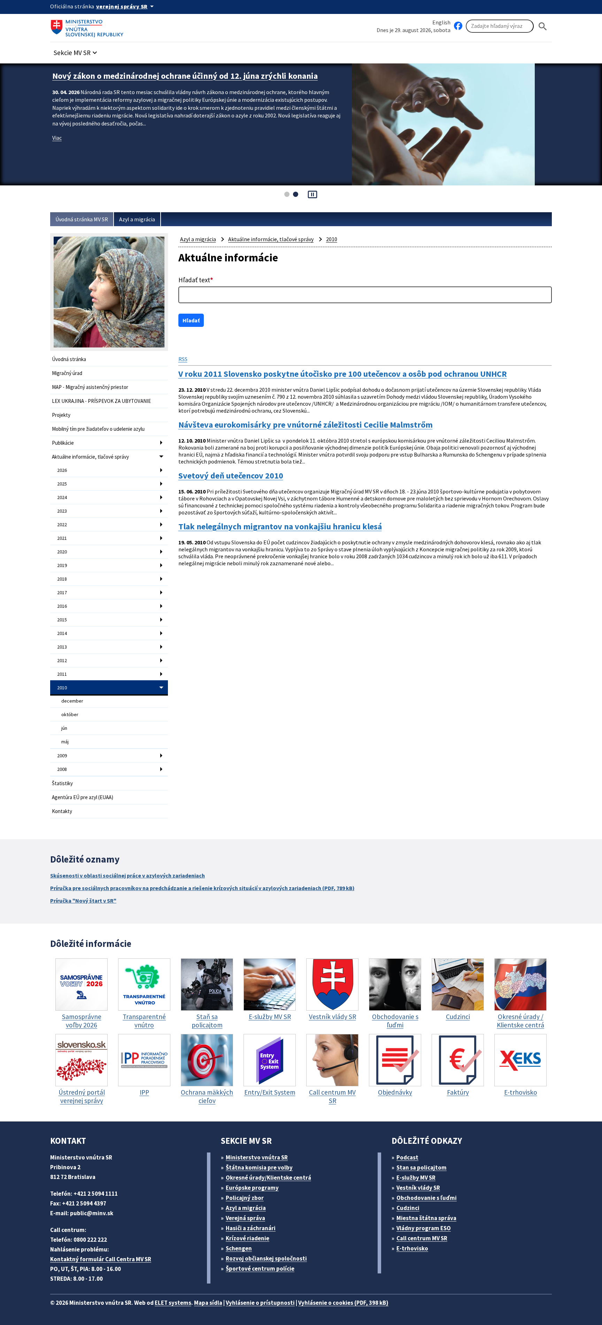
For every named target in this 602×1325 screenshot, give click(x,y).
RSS (182, 358)
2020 (62, 552)
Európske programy (252, 1188)
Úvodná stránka (69, 359)
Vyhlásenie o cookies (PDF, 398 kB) (343, 1303)
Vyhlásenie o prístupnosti (260, 1303)
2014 (62, 633)
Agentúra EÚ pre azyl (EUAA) (82, 797)
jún (64, 728)
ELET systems (173, 1303)
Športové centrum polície (260, 1268)
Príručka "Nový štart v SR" (83, 900)
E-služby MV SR (415, 1177)
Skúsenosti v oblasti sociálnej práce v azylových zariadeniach (127, 875)
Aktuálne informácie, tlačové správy (90, 456)
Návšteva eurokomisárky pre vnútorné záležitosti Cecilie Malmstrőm (305, 425)
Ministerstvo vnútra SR (257, 1157)
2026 (62, 470)
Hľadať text (195, 280)
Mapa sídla (208, 1303)
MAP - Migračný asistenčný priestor (90, 387)
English (441, 22)
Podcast (407, 1157)
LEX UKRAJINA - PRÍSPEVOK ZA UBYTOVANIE (101, 401)
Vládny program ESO (423, 1228)
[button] (76, 51)
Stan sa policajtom (421, 1167)
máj (65, 741)
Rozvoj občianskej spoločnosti (266, 1258)
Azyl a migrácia (137, 219)
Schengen (239, 1248)
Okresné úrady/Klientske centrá (268, 1177)
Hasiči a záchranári (251, 1228)
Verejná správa (245, 1218)
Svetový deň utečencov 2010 (230, 475)
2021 (62, 538)
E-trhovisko (412, 1248)
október (69, 714)
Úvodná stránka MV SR (81, 219)
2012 (62, 660)
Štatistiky (62, 783)
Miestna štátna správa (426, 1218)
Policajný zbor (245, 1198)
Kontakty (62, 811)
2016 (62, 606)
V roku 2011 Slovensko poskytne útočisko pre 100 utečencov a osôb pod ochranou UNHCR (342, 374)
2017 (62, 592)
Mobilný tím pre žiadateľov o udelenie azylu (98, 429)
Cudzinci (407, 1208)
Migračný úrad (67, 373)
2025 (62, 484)
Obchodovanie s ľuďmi (426, 1198)
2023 (62, 511)
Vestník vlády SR (418, 1188)
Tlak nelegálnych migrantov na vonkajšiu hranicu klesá (280, 526)
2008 (62, 769)
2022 (62, 524)
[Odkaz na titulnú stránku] (88, 26)
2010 (62, 687)
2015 (62, 619)
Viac (57, 148)
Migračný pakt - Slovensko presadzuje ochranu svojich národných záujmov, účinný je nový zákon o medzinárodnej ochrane (190, 81)
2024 (62, 497)
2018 (62, 579)
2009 (62, 755)
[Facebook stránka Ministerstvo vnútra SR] (458, 26)
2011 (62, 674)
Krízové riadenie (247, 1238)
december (72, 701)
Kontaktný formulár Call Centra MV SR (100, 1259)
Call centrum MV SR (421, 1238)
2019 (62, 565)
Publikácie (63, 442)
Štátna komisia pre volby (259, 1167)
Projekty (61, 415)
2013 (62, 647)
